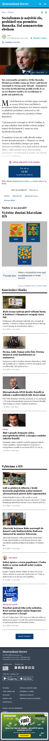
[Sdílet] (42, 12)
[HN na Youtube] (33, 668)
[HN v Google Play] (10, 678)
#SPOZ (6, 196)
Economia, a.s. (17, 655)
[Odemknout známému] (46, 12)
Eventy (5, 712)
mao (9, 35)
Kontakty (6, 688)
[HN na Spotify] (29, 668)
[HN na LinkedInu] (26, 668)
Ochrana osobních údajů (28, 688)
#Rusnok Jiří (17, 196)
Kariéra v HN (7, 698)
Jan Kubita (13, 558)
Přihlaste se (33, 190)
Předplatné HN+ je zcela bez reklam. (36, 286)
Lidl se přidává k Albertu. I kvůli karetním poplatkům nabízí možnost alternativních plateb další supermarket (24, 491)
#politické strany (31, 196)
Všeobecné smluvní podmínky (30, 698)
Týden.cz (16, 156)
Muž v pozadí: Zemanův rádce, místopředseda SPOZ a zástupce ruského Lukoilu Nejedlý (24, 436)
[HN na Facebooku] (19, 668)
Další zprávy (24, 636)
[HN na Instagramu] (23, 668)
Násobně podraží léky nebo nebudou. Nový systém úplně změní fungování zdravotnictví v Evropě (22, 611)
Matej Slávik (40, 72)
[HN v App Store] (26, 678)
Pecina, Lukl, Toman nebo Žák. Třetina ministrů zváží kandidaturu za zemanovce (23, 355)
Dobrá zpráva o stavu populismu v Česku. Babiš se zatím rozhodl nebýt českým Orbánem (24, 565)
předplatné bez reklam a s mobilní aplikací (28, 181)
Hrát (16, 239)
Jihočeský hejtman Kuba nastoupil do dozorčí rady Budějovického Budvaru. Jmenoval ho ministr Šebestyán (23, 531)
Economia (6, 695)
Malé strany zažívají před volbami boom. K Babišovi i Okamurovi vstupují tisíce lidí (24, 314)
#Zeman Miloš (9, 200)
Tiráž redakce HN (9, 691)
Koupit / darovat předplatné (12, 708)
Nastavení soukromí (27, 695)
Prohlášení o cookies (27, 691)
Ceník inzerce (7, 702)
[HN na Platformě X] (16, 668)
